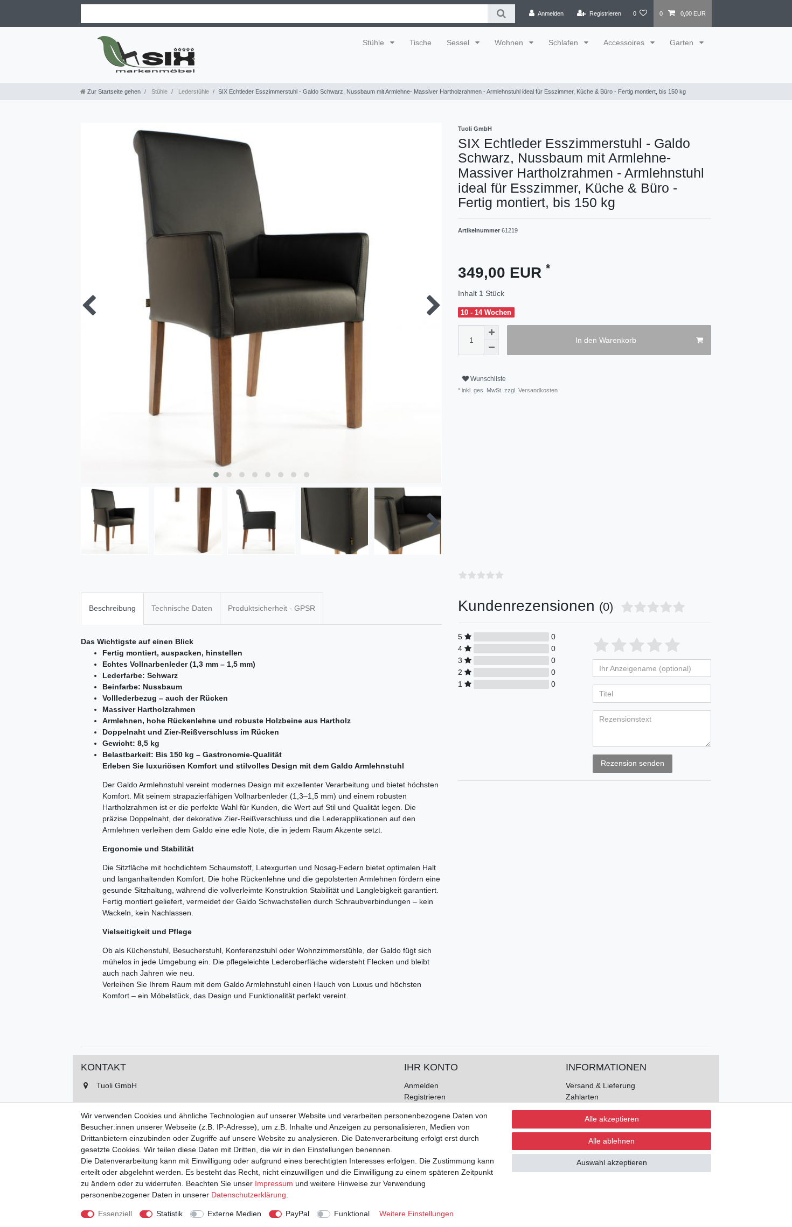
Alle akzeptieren (612, 1119)
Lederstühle (193, 91)
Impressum (274, 1183)
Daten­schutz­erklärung (248, 1194)
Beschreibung (112, 608)
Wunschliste (487, 379)
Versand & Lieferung (600, 1085)
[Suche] (501, 13)
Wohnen (510, 42)
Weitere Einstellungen (416, 1213)
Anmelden (421, 1085)
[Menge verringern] (491, 347)
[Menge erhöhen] (491, 332)
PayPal (297, 1213)
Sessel (459, 42)
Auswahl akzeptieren (611, 1162)
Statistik (169, 1213)
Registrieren (425, 1096)
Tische (420, 42)
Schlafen (564, 42)
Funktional (352, 1213)
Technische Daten (181, 608)
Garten (683, 42)
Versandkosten (537, 390)
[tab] (112, 608)
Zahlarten (582, 1096)
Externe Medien (234, 1213)
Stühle (374, 42)
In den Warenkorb (605, 340)
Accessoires (625, 42)
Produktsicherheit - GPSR (271, 608)
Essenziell (115, 1213)
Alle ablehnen (611, 1141)
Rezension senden (632, 763)
